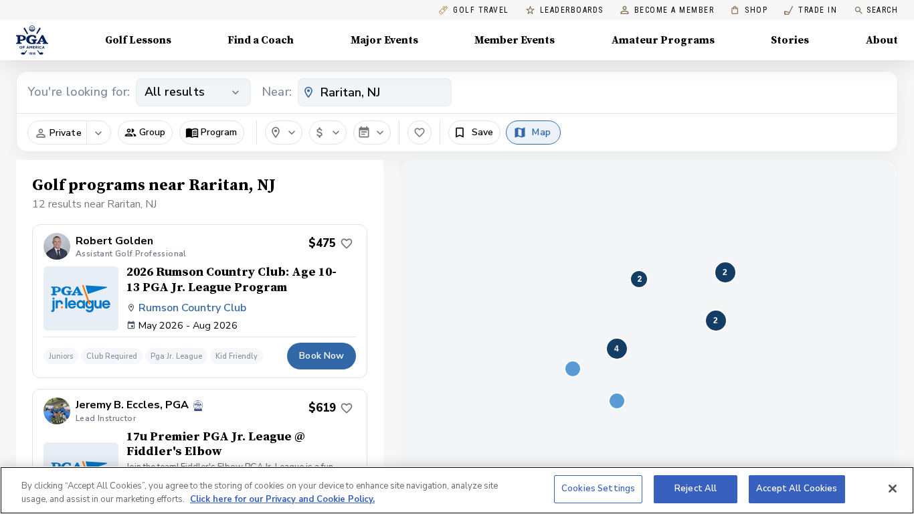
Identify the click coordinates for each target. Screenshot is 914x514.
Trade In (810, 10)
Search (882, 10)
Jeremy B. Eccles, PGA (132, 405)
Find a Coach (260, 40)
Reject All (695, 489)
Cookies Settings (598, 489)
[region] (457, 490)
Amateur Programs (663, 40)
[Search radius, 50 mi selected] (283, 132)
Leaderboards (572, 10)
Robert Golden (114, 241)
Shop (749, 10)
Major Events (384, 40)
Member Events (514, 40)
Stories (790, 40)
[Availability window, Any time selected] (372, 132)
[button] (145, 132)
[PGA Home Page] (32, 40)
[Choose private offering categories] (98, 133)
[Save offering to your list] (346, 243)
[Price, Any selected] (328, 132)
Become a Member (674, 10)
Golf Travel (481, 10)
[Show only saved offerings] (419, 132)
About (882, 40)
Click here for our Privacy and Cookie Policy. (282, 499)
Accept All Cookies (796, 489)
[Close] (892, 488)
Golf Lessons (138, 40)
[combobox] (375, 92)
